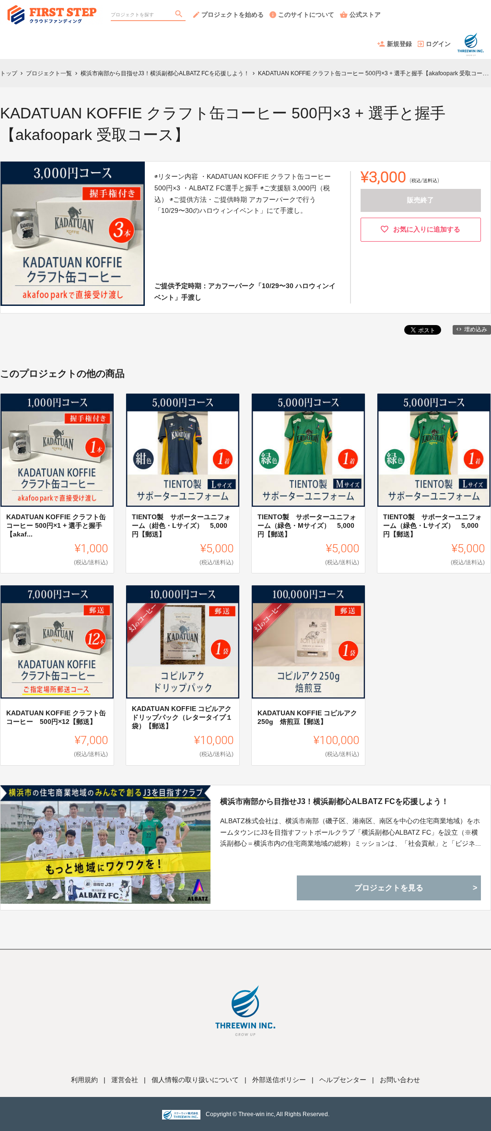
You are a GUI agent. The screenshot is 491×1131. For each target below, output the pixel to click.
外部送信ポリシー (279, 1080)
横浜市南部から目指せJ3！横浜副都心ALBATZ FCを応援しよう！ (334, 801)
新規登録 (399, 43)
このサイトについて (306, 14)
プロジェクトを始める (232, 14)
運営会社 (124, 1080)
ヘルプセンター (342, 1080)
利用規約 (84, 1080)
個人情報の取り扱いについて (195, 1080)
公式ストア (365, 14)
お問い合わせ (400, 1080)
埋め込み (475, 329)
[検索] (180, 15)
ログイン (438, 43)
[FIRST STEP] (51, 9)
